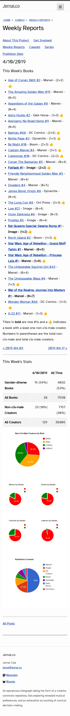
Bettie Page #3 (18, 138)
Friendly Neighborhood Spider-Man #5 (35, 174)
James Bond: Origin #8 (24, 191)
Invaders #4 (16, 185)
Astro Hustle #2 (19, 115)
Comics (20, 20)
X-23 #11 (14, 313)
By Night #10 (17, 144)
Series (49, 47)
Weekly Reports (39, 20)
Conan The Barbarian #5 (25, 162)
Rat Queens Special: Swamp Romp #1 (34, 226)
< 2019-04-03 (13, 348)
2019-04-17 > (57, 348)
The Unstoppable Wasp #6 (26, 278)
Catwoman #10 (18, 156)
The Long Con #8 (20, 203)
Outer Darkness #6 (21, 214)
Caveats (34, 47)
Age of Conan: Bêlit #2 (24, 80)
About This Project (16, 40)
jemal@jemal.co (12, 667)
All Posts (9, 623)
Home (6, 20)
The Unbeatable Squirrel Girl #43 (31, 267)
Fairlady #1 (15, 168)
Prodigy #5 (16, 220)
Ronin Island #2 (19, 238)
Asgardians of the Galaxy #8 (28, 104)
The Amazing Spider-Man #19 (29, 92)
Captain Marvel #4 (21, 150)
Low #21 (14, 208)
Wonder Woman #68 (23, 302)
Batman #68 (17, 133)
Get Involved (43, 40)
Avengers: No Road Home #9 (28, 121)
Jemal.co (11, 7)
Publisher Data (13, 54)
